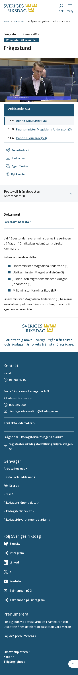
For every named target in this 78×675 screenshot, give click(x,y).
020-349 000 (17, 405)
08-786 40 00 (17, 380)
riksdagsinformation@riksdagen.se (33, 411)
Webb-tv (19, 21)
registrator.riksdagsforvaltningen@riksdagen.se (41, 446)
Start (6, 21)
